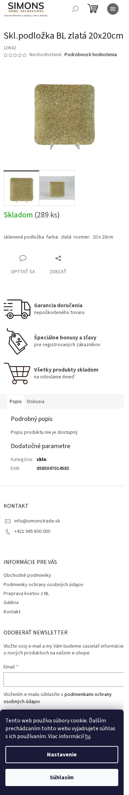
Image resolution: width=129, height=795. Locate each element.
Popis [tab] (16, 401)
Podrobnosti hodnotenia (90, 54)
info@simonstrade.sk (37, 521)
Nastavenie (62, 755)
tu (87, 736)
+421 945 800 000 (32, 531)
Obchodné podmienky (27, 575)
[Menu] (113, 9)
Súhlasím (62, 777)
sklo (42, 459)
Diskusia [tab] (35, 401)
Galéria (11, 602)
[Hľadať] (75, 9)
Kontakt (12, 611)
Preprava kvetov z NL (26, 593)
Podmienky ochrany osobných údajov (43, 584)
